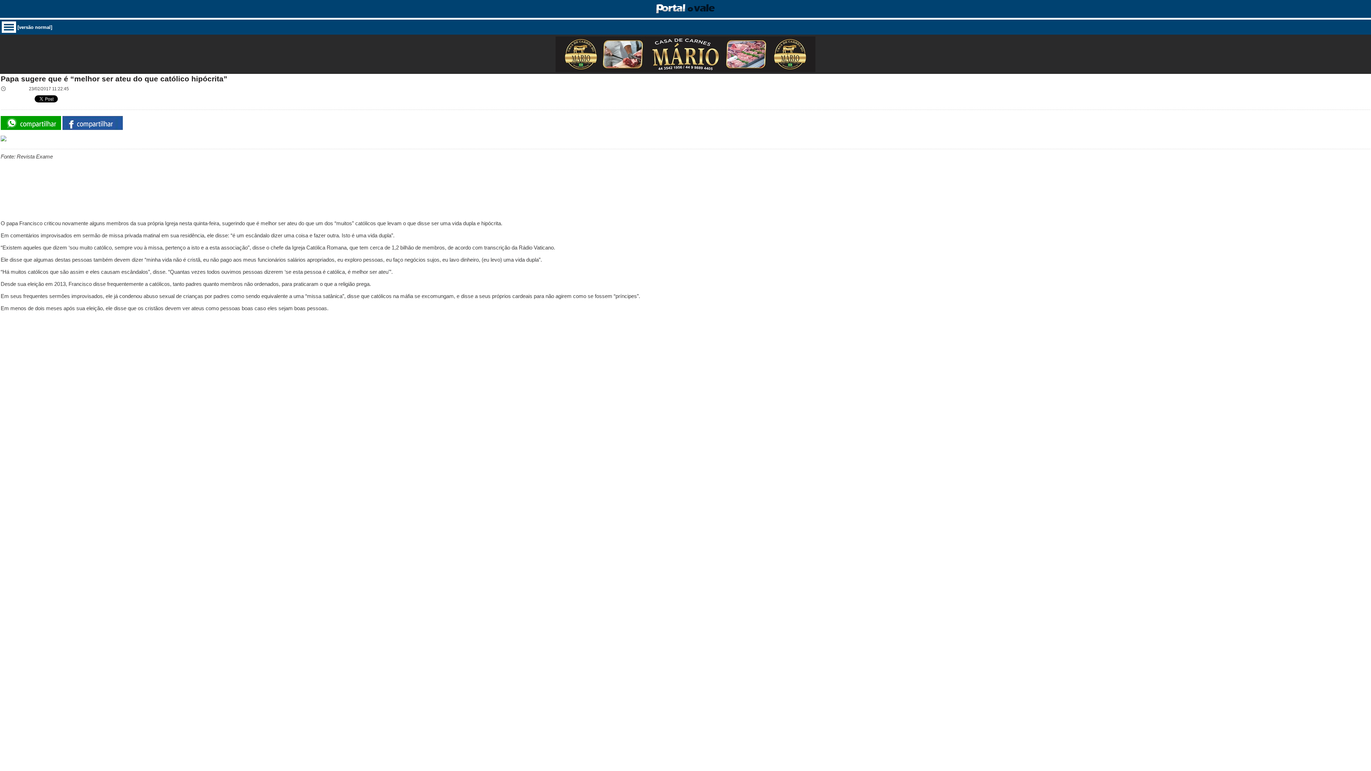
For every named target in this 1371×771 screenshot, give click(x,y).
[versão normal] (34, 27)
